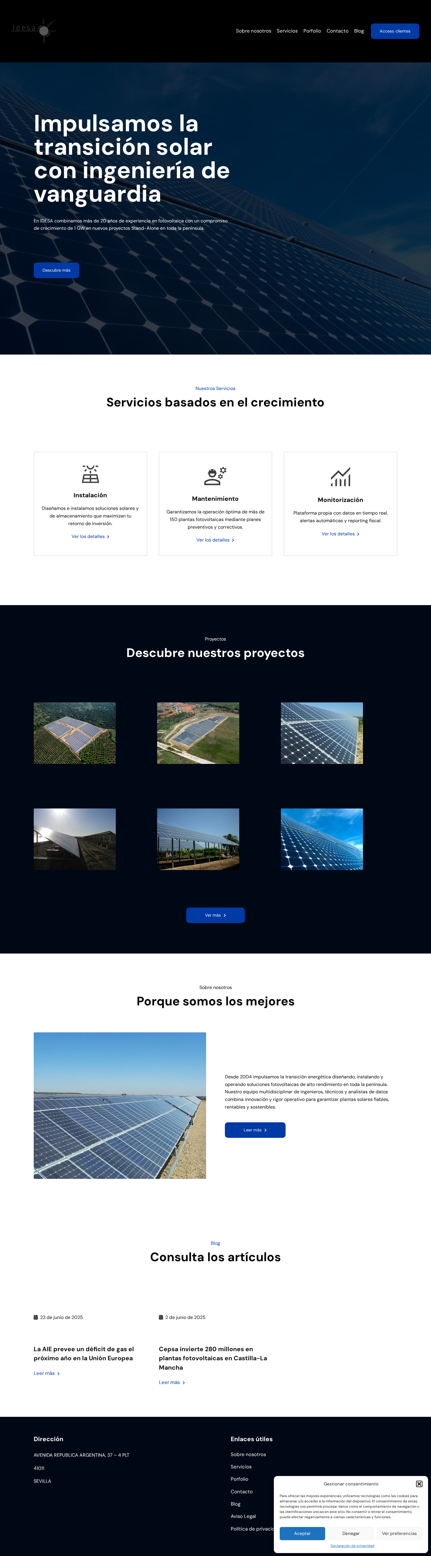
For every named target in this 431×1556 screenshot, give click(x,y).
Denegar (351, 1533)
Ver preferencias (399, 1533)
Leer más (47, 1373)
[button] (419, 1484)
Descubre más (56, 270)
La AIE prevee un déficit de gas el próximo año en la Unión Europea (84, 1354)
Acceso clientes (395, 31)
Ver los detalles (88, 536)
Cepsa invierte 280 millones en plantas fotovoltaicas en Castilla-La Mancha (213, 1358)
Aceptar (302, 1533)
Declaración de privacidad (352, 1545)
